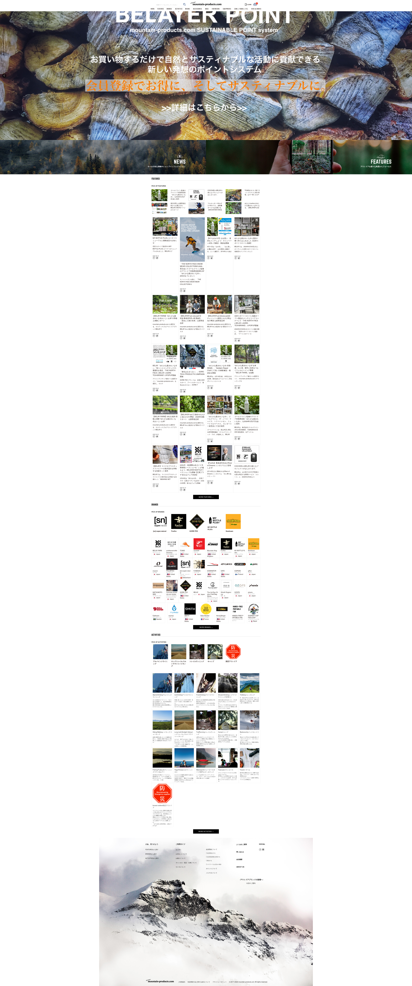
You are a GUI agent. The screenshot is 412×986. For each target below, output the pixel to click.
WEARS (187, 9)
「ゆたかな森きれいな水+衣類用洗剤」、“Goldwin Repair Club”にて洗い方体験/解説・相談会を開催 (219, 369)
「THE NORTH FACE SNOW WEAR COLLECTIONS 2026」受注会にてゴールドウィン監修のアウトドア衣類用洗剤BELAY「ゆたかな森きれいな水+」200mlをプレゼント (192, 270)
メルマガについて (211, 873)
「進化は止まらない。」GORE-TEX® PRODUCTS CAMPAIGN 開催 (192, 374)
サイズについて (181, 867)
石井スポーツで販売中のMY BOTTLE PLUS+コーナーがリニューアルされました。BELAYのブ (165, 248)
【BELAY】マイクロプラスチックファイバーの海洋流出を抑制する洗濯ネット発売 (165, 468)
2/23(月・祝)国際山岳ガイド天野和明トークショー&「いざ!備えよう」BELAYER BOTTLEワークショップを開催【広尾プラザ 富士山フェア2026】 (192, 470)
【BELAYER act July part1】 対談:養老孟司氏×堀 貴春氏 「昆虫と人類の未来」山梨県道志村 (192, 319)
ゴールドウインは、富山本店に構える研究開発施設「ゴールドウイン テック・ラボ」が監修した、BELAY (219, 432)
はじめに (178, 849)
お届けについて (181, 858)
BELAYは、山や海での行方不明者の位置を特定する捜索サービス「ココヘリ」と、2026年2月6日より (246, 474)
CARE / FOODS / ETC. (241, 9)
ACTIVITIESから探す (152, 858)
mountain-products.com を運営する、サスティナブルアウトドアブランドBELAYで (165, 326)
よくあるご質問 (241, 844)
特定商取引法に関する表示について (199, 982)
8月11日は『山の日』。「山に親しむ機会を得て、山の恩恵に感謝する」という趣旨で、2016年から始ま (219, 248)
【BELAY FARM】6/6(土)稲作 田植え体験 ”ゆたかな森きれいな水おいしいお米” (165, 419)
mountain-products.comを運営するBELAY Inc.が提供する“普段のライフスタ (192, 328)
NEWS (152, 9)
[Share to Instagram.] (263, 849)
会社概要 (239, 859)
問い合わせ (240, 852)
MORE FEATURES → (206, 497)
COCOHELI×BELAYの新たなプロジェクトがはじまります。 (246, 467)
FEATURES (160, 9)
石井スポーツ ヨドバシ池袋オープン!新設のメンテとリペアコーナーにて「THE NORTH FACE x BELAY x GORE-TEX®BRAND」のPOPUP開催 (246, 321)
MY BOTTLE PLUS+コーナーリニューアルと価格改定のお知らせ (165, 240)
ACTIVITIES (178, 9)
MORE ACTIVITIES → (206, 831)
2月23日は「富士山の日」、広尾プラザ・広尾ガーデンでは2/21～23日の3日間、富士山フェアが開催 (192, 480)
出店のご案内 (250, 883)
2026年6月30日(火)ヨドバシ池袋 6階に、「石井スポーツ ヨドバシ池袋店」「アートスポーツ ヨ (246, 331)
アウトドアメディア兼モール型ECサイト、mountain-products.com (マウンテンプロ (246, 378)
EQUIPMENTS (227, 9)
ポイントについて (211, 868)
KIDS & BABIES (256, 9)
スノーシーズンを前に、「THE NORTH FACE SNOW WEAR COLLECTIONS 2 (190, 281)
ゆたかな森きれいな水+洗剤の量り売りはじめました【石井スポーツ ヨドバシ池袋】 (246, 240)
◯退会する (209, 860)
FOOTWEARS (216, 9)
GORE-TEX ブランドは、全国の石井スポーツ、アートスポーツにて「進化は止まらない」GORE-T (192, 382)
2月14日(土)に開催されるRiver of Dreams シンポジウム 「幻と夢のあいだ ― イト (219, 473)
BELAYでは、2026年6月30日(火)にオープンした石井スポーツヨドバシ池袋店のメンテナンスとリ (246, 248)
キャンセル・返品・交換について (186, 863)
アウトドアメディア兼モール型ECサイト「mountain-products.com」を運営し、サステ (165, 381)
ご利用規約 (181, 982)
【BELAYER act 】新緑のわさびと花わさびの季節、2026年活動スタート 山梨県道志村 (192, 416)
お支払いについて (181, 854)
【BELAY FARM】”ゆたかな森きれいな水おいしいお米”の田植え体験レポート (165, 318)
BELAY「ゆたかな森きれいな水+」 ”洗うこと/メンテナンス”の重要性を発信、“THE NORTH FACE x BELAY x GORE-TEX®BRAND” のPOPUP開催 (165, 370)
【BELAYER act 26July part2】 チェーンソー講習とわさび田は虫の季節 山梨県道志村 (220, 318)
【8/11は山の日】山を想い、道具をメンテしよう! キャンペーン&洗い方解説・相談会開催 (219, 240)
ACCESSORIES (197, 9)
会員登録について (211, 849)
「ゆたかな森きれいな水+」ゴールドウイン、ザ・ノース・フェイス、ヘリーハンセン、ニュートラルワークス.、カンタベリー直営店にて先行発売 (219, 421)
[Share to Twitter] (157, 258)
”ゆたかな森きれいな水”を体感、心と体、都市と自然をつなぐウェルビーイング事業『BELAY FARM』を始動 (246, 369)
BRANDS (169, 9)
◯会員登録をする (210, 853)
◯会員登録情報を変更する (213, 857)
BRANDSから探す (151, 854)
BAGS (207, 9)
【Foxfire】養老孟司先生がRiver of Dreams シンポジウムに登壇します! (219, 465)
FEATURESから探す (151, 849)
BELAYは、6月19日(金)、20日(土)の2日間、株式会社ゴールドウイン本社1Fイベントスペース (219, 378)
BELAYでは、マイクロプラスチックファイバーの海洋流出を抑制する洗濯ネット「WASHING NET (165, 476)
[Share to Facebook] (154, 258)
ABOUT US (240, 867)
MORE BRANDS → (206, 627)
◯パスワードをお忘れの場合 (213, 864)
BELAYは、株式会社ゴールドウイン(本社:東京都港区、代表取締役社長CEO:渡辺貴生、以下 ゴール (246, 429)
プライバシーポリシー (219, 982)
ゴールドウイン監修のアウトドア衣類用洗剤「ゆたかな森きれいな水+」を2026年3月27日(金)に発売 (246, 420)
